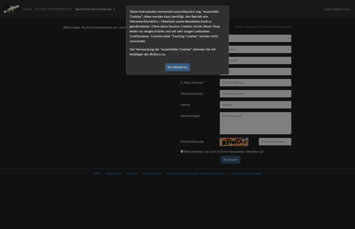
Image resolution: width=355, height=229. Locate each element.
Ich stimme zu (177, 67)
